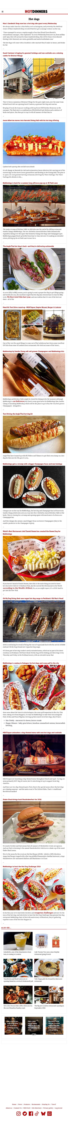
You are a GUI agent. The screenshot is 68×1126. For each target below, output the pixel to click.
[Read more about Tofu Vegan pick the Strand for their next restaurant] (49, 968)
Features (27, 1104)
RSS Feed (26, 1108)
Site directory (36, 1108)
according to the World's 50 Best (17, 588)
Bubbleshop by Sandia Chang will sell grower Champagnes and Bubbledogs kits (33, 351)
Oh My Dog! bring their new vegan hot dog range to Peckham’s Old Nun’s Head (33, 598)
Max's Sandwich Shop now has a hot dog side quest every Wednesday (30, 23)
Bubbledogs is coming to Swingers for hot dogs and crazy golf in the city (31, 663)
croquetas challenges (43, 913)
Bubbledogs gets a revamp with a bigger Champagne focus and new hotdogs (32, 464)
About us (9, 1108)
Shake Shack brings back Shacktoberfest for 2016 (22, 799)
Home (14, 1104)
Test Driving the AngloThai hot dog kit (18, 414)
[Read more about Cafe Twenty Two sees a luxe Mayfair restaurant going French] (49, 941)
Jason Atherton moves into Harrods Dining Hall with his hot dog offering (31, 120)
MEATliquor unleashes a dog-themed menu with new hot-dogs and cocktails (32, 732)
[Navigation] (2, 11)
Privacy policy (48, 1108)
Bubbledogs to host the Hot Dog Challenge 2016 (22, 866)
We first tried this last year (19, 297)
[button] (13, 1026)
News (20, 1104)
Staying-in (45, 1104)
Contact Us (18, 1108)
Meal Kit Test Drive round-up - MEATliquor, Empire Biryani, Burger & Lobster (32, 307)
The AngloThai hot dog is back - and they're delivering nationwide (28, 246)
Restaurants (36, 1104)
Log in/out (58, 1108)
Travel (53, 1104)
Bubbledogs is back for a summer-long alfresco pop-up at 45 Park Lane (30, 183)
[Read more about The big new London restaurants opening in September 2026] (49, 994)
